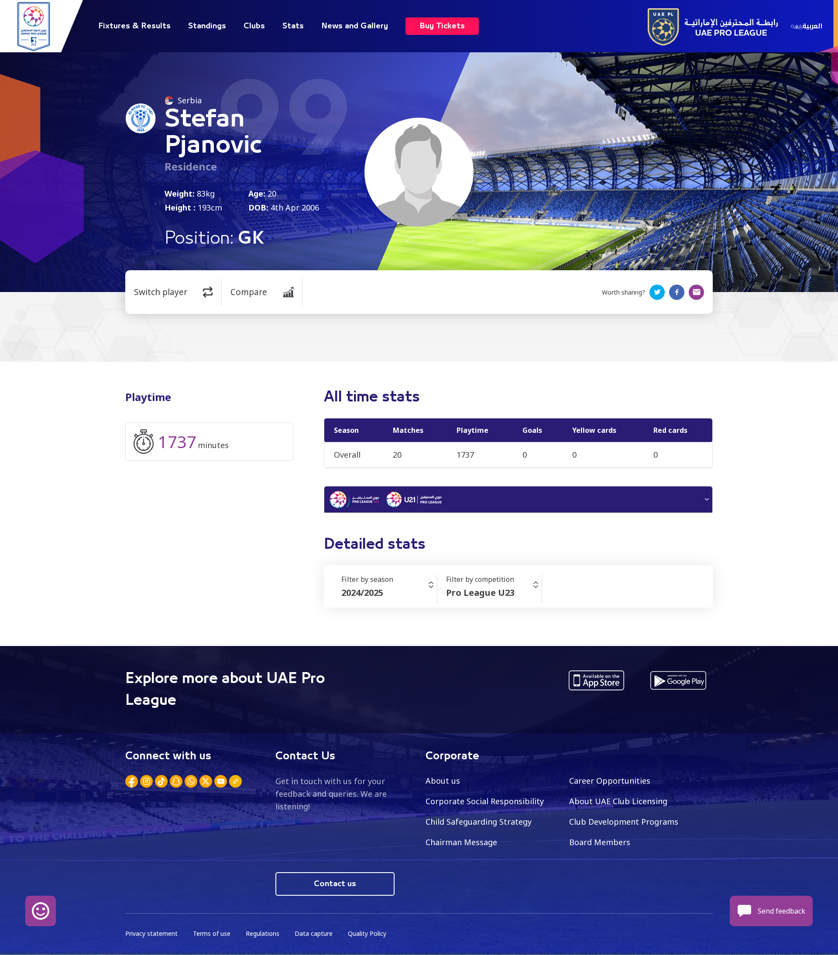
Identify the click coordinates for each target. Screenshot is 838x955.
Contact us (335, 883)
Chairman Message (461, 842)
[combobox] (389, 593)
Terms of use (211, 933)
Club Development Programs (623, 821)
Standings (207, 26)
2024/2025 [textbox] (362, 592)
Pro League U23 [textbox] (480, 592)
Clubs (254, 26)
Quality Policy (367, 933)
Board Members (599, 842)
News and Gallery (354, 26)
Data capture (314, 933)
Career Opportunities (609, 780)
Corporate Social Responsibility (485, 801)
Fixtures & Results (134, 26)
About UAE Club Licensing (618, 801)
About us (443, 780)
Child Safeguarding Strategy (479, 821)
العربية (812, 26)
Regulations (262, 933)
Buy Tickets (442, 26)
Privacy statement (151, 933)
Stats (293, 26)
